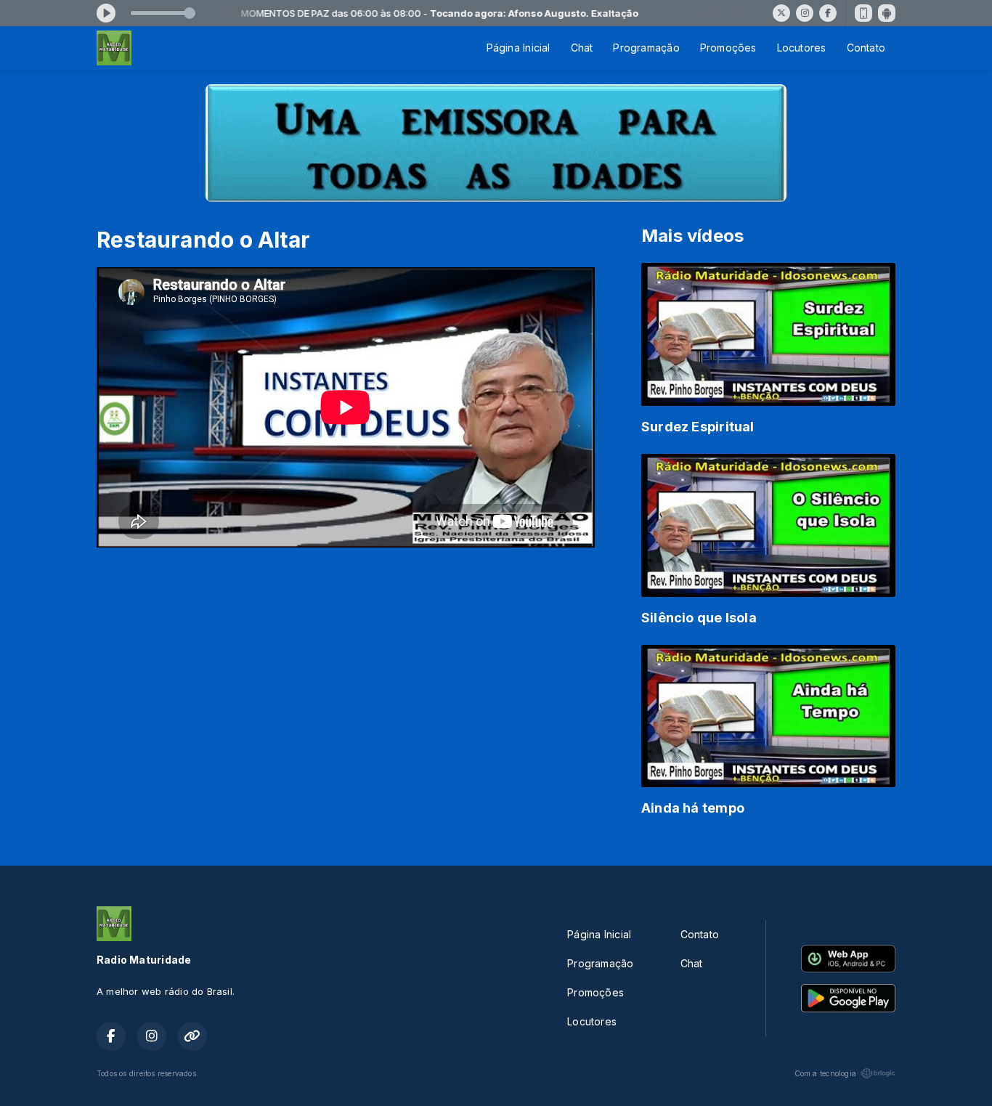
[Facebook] (828, 13)
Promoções (728, 47)
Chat (582, 47)
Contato (866, 47)
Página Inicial (518, 47)
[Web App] (863, 13)
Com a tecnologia (825, 1073)
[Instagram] (804, 13)
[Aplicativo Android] (886, 13)
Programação (646, 47)
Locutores (801, 47)
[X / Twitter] (781, 13)
